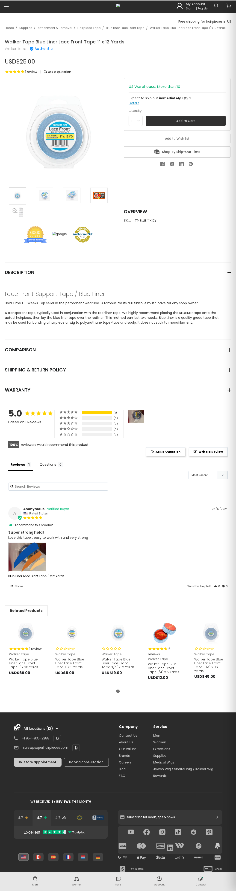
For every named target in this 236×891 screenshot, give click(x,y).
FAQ (122, 775)
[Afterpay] (198, 846)
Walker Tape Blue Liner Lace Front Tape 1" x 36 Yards (24, 663)
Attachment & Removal (55, 28)
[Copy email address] (76, 747)
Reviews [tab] (18, 464)
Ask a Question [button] (168, 452)
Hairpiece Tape (89, 28)
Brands (124, 755)
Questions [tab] (48, 464)
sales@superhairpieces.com (45, 747)
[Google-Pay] (122, 858)
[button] (217, 586)
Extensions (161, 749)
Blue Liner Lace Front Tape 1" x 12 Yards (36, 576)
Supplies (25, 28)
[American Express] (160, 846)
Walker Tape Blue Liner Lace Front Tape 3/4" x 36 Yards (208, 665)
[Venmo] (198, 858)
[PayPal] (217, 846)
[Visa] (122, 846)
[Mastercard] (141, 846)
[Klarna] (217, 858)
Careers (125, 762)
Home (9, 28)
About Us (126, 742)
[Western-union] (179, 846)
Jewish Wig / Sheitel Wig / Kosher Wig (183, 769)
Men (156, 735)
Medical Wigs (163, 762)
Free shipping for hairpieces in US (204, 21)
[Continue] (216, 817)
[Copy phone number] (57, 738)
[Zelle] (160, 858)
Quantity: (135, 111)
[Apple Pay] (141, 858)
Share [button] (18, 586)
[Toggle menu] (6, 6)
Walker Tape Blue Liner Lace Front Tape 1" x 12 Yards (188, 28)
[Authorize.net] (79, 818)
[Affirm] (179, 858)
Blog (122, 769)
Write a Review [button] (210, 452)
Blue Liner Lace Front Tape (125, 28)
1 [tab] (118, 691)
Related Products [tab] (26, 610)
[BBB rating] (98, 818)
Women (159, 742)
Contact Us (128, 735)
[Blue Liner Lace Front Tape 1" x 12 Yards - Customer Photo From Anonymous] (136, 416)
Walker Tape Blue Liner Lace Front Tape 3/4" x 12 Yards (118, 663)
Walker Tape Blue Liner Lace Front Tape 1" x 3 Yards (69, 663)
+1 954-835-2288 (35, 738)
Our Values (127, 749)
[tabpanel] (26, 652)
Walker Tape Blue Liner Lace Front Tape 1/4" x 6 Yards (163, 668)
